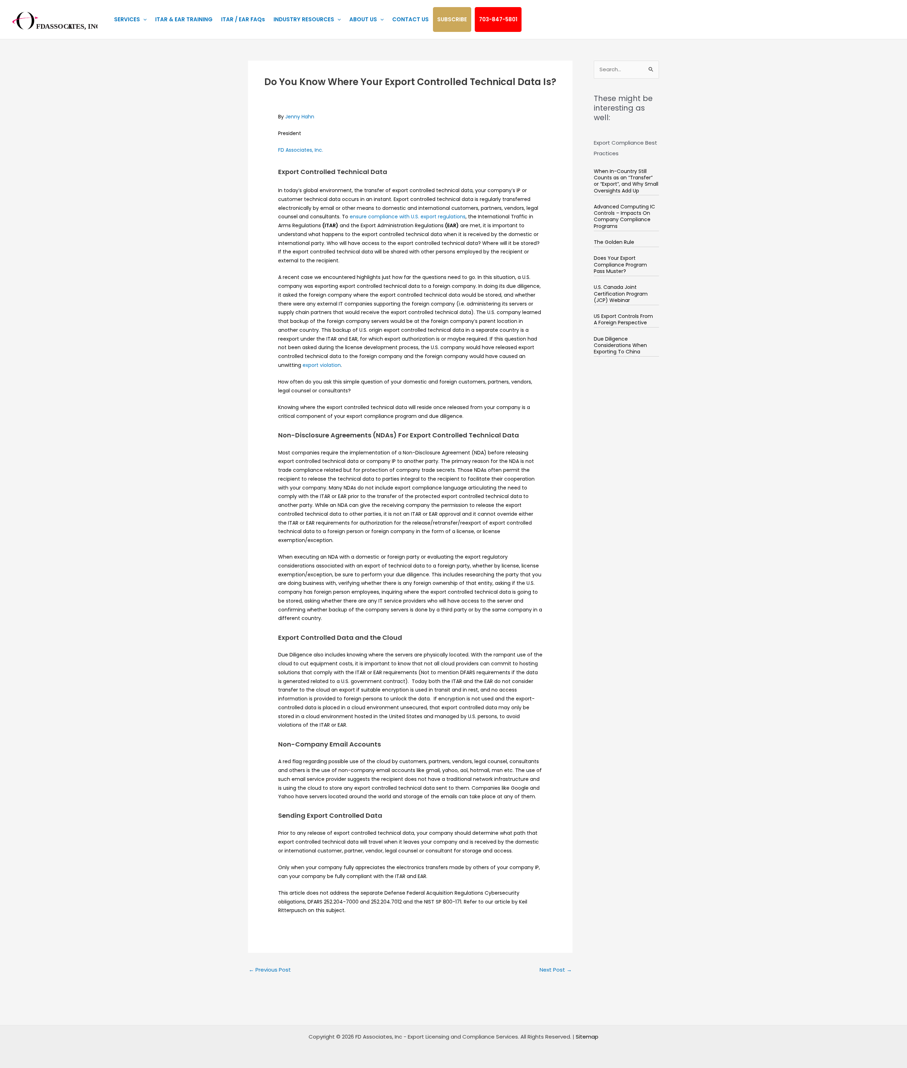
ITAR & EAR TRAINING (184, 19)
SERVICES (127, 19)
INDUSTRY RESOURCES (304, 19)
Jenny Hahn (299, 116)
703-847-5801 (498, 19)
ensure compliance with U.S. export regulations (408, 216)
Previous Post (270, 969)
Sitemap (587, 1036)
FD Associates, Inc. (300, 149)
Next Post (556, 969)
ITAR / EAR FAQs (243, 19)
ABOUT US (363, 19)
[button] (143, 19)
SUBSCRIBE (452, 19)
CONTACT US (410, 19)
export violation (322, 365)
